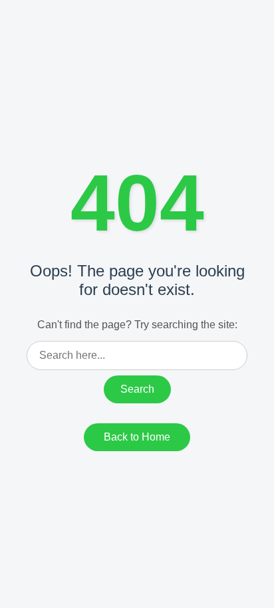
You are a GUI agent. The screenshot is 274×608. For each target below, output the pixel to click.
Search (137, 389)
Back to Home (137, 437)
